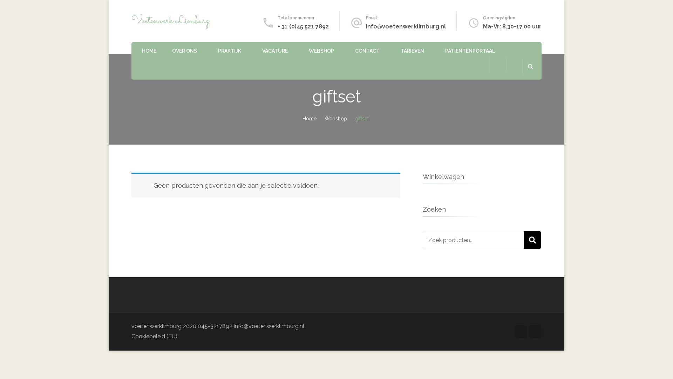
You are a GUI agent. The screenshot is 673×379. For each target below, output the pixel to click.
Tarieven (412, 51)
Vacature (275, 51)
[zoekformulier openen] (530, 66)
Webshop (321, 51)
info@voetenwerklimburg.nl (406, 26)
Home (149, 51)
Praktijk (229, 51)
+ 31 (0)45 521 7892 (303, 26)
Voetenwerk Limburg (170, 21)
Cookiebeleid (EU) (154, 336)
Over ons (184, 51)
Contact (367, 51)
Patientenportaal (470, 51)
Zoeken (532, 240)
